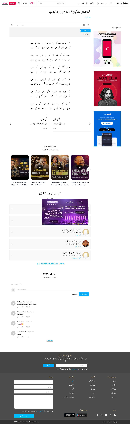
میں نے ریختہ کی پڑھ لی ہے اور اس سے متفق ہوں (71, 369)
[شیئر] (17, 25)
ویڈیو (98, 3)
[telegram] (97, 414)
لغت (102, 3)
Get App (12, 3)
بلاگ (83, 3)
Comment (83, 294)
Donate (5, 3)
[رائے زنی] (22, 25)
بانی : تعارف (92, 385)
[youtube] (106, 414)
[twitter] (110, 414)
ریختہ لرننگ (113, 393)
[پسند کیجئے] (12, 25)
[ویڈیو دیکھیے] (83, 25)
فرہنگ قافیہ (71, 385)
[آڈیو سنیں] (88, 25)
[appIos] (69, 415)
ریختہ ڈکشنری (113, 389)
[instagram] (101, 414)
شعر (106, 3)
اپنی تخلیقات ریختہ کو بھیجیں (68, 397)
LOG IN (25, 3)
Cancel (74, 294)
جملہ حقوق (104, 421)
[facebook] (115, 414)
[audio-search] (41, 3)
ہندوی (114, 381)
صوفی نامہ (114, 385)
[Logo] (122, 3)
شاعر (110, 3)
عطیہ (73, 381)
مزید (78, 3)
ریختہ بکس (114, 397)
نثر (86, 3)
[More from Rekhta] (19, 3)
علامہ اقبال (88, 17)
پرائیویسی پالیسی (75, 369)
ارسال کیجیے (22, 416)
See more (50, 340)
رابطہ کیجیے (93, 389)
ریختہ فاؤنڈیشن (92, 381)
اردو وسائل (71, 393)
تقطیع (73, 389)
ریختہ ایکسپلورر (92, 397)
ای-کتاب (92, 3)
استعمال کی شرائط (109, 421)
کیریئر (94, 393)
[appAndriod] (81, 415)
